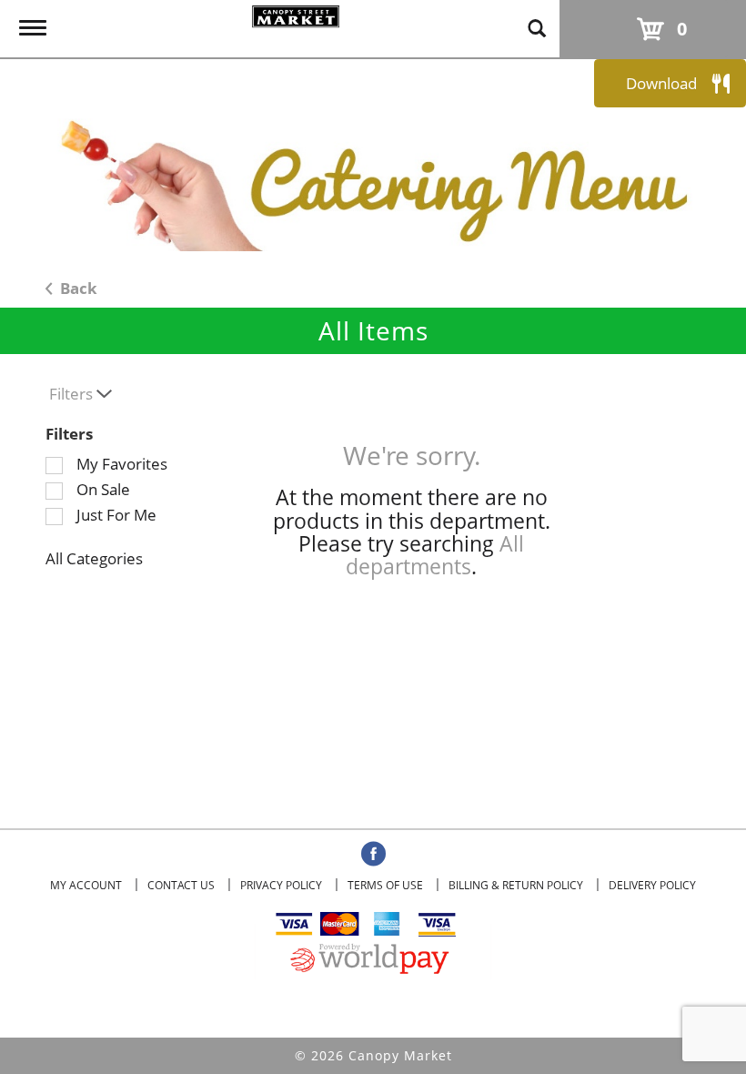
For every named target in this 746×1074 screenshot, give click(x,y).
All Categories (94, 558)
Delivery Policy (652, 885)
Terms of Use (385, 885)
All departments (435, 555)
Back (76, 288)
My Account (86, 885)
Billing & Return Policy (516, 885)
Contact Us (181, 885)
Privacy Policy (281, 885)
